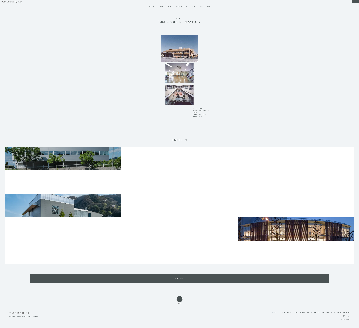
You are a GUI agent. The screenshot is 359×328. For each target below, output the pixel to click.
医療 (161, 6)
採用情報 (302, 312)
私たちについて (276, 312)
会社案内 (295, 312)
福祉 (193, 6)
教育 (169, 6)
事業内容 (289, 312)
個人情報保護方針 (345, 312)
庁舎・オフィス (181, 6)
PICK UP (152, 6)
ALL (208, 6)
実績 (283, 312)
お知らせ (316, 312)
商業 (201, 6)
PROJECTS (179, 140)
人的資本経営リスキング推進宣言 (330, 312)
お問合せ (309, 312)
